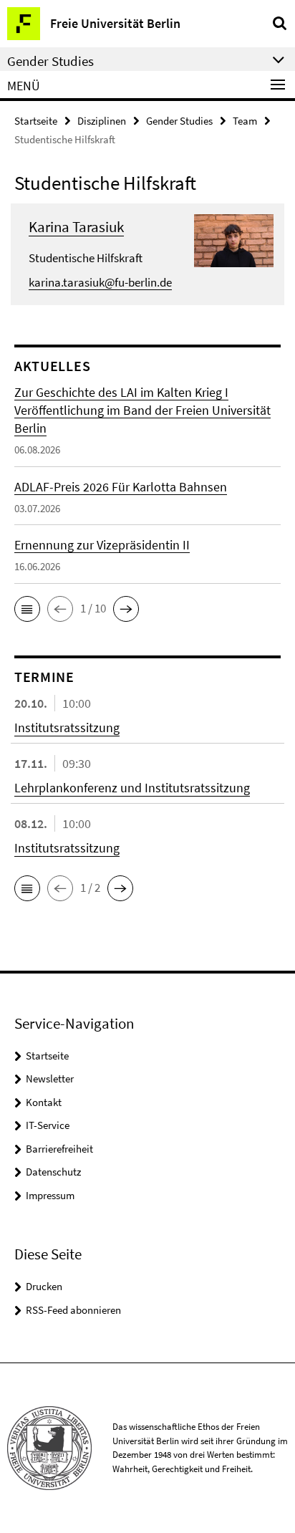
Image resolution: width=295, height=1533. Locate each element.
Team (245, 121)
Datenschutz (53, 1171)
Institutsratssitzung (67, 727)
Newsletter (50, 1078)
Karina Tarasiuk (76, 226)
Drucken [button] (44, 1286)
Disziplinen (101, 121)
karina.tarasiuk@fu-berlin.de (100, 282)
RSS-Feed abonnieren (73, 1310)
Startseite (35, 121)
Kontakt (44, 1102)
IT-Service (47, 1125)
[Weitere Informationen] (234, 239)
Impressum (50, 1195)
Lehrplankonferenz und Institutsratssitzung (132, 787)
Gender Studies (179, 121)
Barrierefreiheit (59, 1148)
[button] (27, 609)
